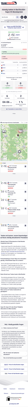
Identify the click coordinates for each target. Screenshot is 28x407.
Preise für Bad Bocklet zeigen (14, 364)
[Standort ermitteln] (22, 17)
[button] (18, 135)
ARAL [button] (4, 73)
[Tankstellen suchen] (25, 17)
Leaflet (13, 160)
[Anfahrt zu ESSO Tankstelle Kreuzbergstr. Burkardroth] (25, 183)
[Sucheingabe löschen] (13, 17)
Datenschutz (21, 389)
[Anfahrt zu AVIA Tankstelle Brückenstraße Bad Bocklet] (25, 166)
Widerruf (6, 393)
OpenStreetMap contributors (21, 160)
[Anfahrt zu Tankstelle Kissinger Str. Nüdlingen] (25, 191)
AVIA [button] (4, 65)
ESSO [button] (4, 68)
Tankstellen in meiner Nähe (15, 109)
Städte (5, 389)
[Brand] (9, 3)
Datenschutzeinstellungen (17, 393)
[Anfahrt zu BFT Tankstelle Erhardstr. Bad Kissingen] (25, 200)
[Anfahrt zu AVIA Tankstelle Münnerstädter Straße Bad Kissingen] (25, 208)
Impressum (12, 389)
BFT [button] (4, 70)
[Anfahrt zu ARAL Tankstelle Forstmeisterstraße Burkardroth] (25, 225)
